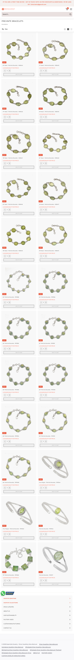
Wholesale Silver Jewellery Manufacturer (38, 647)
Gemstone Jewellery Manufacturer (12, 647)
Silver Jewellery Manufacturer (48, 644)
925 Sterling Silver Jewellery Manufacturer (15, 650)
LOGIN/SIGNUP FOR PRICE (11, 68)
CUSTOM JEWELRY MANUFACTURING (13, 655)
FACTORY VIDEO (47, 653)
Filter (6, 29)
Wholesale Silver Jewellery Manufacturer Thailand (45, 650)
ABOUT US (36, 653)
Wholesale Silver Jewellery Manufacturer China (16, 653)
